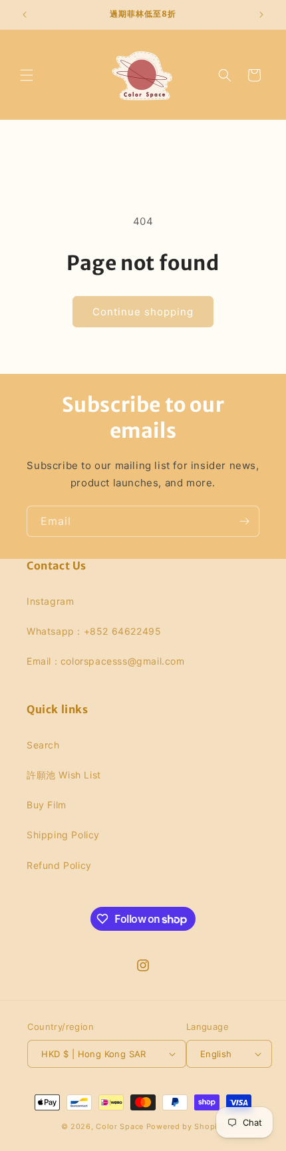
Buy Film (47, 804)
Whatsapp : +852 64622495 (94, 631)
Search (43, 744)
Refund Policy (59, 865)
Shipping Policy (63, 834)
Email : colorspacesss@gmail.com (106, 661)
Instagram (50, 601)
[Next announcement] (261, 14)
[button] (26, 75)
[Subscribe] (244, 521)
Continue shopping (143, 311)
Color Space (120, 1126)
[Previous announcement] (24, 14)
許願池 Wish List (64, 774)
